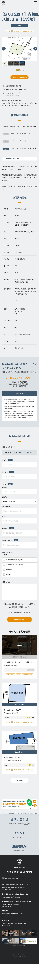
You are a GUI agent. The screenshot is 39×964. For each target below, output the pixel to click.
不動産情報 (11, 813)
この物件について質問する (14, 565)
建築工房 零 (4, 2)
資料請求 (9, 570)
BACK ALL (19, 780)
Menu (35, 2)
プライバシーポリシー (19, 954)
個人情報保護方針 (14, 604)
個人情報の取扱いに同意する (20, 612)
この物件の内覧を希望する (14, 560)
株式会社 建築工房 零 (19, 862)
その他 (8, 574)
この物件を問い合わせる (19, 77)
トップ (4, 813)
